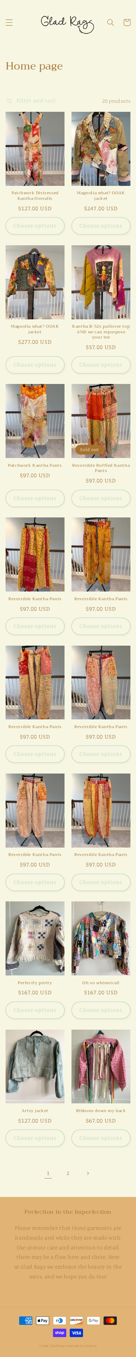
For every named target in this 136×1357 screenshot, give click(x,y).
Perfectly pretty (35, 983)
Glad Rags (58, 1346)
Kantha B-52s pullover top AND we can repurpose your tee (101, 332)
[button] (9, 22)
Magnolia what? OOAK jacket (101, 195)
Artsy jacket (35, 1111)
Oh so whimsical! (101, 983)
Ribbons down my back (101, 1111)
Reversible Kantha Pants (35, 599)
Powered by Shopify (82, 1346)
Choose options (35, 225)
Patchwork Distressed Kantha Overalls (35, 195)
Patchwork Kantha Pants (35, 466)
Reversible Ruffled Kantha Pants (101, 468)
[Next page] (88, 1173)
